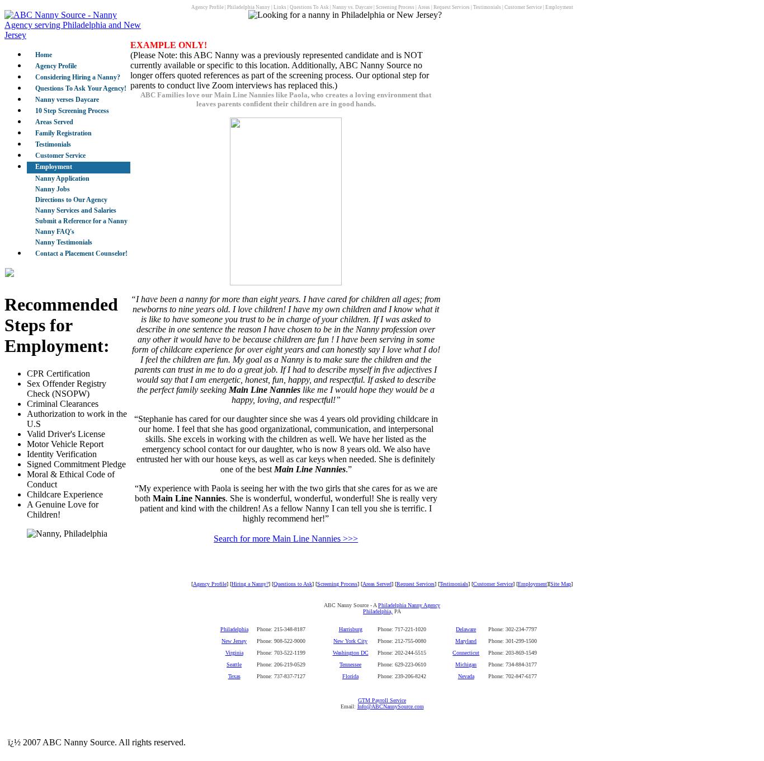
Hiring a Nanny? (250, 584)
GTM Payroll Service (382, 700)
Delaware (466, 629)
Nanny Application (62, 178)
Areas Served (54, 122)
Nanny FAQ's (54, 232)
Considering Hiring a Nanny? (77, 77)
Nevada (466, 676)
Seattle (234, 664)
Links (279, 7)
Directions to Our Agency (71, 200)
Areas (424, 7)
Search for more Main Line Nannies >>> (286, 538)
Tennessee (350, 664)
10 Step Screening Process (72, 111)
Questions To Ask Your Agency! (80, 88)
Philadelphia (234, 629)
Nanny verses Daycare (67, 100)
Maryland (466, 641)
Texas (234, 676)
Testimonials (487, 7)
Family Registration (63, 133)
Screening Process (395, 7)
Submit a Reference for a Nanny (81, 221)
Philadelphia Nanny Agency (409, 605)
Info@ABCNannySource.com (390, 706)
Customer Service (523, 7)
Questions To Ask (309, 7)
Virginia (234, 653)
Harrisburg (350, 629)
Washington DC (351, 653)
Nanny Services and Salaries (75, 210)
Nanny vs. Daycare (352, 7)
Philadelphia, (378, 611)
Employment (559, 7)
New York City (350, 641)
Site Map (560, 584)
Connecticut (465, 653)
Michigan (466, 664)
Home (43, 55)
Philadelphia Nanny (248, 7)
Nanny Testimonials (63, 242)
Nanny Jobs (52, 189)
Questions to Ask (292, 584)
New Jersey (234, 641)
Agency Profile (207, 7)
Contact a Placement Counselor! (81, 253)
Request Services (451, 7)
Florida (350, 676)
